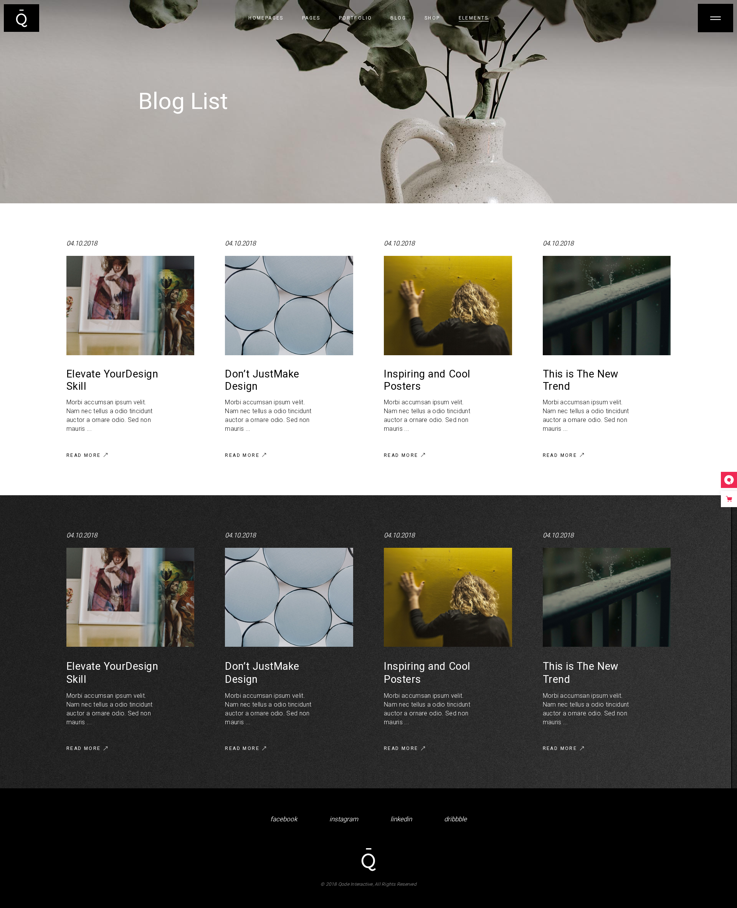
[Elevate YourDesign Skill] (130, 305)
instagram (343, 819)
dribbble (455, 819)
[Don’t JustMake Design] (289, 305)
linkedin (401, 819)
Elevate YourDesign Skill (112, 380)
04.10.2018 (81, 243)
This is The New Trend (580, 380)
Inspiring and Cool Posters (427, 380)
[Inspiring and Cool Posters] (448, 305)
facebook (283, 819)
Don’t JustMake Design (262, 380)
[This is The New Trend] (607, 305)
